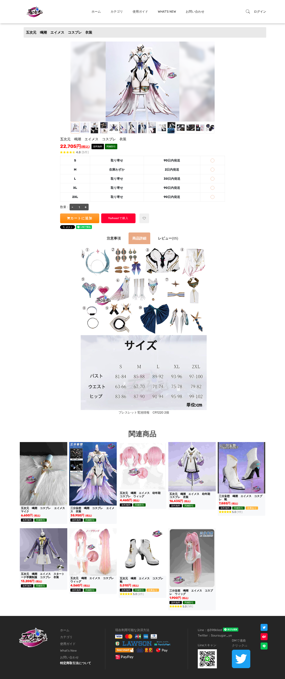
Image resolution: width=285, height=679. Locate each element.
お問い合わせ (195, 11)
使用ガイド (140, 11)
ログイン (260, 11)
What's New (167, 11)
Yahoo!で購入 (118, 218)
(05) (168, 238)
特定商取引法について (75, 663)
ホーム (96, 11)
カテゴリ (117, 11)
